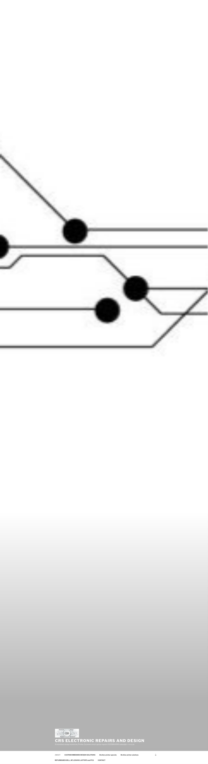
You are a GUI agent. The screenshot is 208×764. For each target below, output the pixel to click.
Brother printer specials (108, 755)
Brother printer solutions (129, 755)
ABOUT (57, 755)
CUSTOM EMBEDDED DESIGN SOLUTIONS (79, 755)
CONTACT (101, 760)
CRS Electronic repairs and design (100, 740)
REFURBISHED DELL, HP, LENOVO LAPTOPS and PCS (74, 760)
